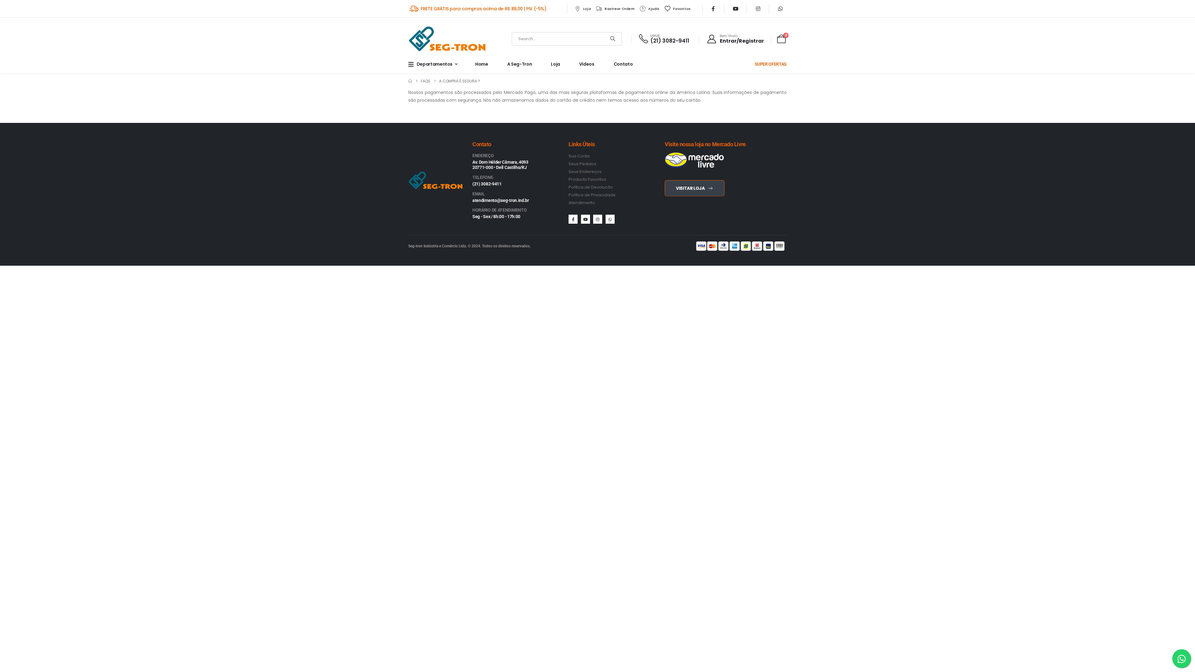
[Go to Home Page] (410, 81)
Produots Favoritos (587, 179)
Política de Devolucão (591, 187)
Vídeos (586, 64)
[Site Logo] (447, 38)
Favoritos (682, 8)
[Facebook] (713, 8)
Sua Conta (579, 156)
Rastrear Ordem (620, 8)
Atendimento (582, 203)
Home (481, 64)
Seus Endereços (585, 172)
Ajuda (653, 8)
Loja (587, 8)
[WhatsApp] (780, 8)
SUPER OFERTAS (771, 64)
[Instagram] (758, 8)
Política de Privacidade (592, 195)
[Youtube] (735, 8)
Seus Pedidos (582, 164)
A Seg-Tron (519, 64)
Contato (623, 64)
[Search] (612, 39)
